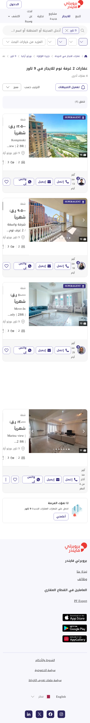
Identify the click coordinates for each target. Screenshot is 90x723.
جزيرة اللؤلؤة (43, 56)
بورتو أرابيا (26, 56)
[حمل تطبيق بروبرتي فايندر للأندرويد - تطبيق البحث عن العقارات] (74, 628)
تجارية (40, 16)
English (61, 697)
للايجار (66, 16)
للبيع (78, 16)
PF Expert (80, 601)
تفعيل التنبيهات (69, 87)
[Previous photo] (32, 136)
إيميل (42, 181)
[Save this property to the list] (6, 182)
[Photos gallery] (58, 135)
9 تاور (73, 30)
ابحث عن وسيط (28, 16)
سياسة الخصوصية (45, 670)
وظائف (82, 579)
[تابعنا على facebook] (50, 714)
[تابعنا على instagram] (61, 714)
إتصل (60, 181)
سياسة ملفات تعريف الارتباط (45, 680)
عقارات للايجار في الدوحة (67, 56)
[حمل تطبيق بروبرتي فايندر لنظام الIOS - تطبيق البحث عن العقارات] (74, 617)
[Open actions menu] (6, 479)
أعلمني (61, 516)
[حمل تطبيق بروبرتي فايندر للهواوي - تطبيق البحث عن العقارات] (74, 638)
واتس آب (22, 182)
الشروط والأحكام (45, 660)
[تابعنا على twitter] (39, 714)
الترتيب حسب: (32, 87)
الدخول (14, 4)
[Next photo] (83, 136)
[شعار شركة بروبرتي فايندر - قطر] (73, 4)
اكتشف (16, 16)
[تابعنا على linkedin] (28, 714)
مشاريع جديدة (53, 16)
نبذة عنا (82, 572)
